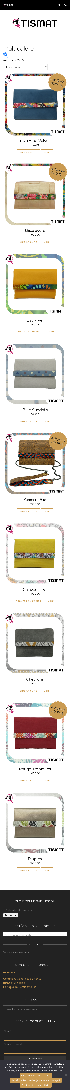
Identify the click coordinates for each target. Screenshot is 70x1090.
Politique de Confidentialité (19, 986)
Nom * (7, 1031)
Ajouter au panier (28, 332)
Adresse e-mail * (14, 1044)
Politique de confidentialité (36, 1085)
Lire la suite (28, 152)
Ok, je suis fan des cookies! (35, 1075)
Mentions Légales (14, 982)
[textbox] (35, 935)
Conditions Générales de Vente (22, 978)
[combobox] (35, 934)
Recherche (11, 915)
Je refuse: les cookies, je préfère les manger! (36, 1080)
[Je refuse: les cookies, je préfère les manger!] (66, 1075)
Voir (47, 152)
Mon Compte (11, 972)
